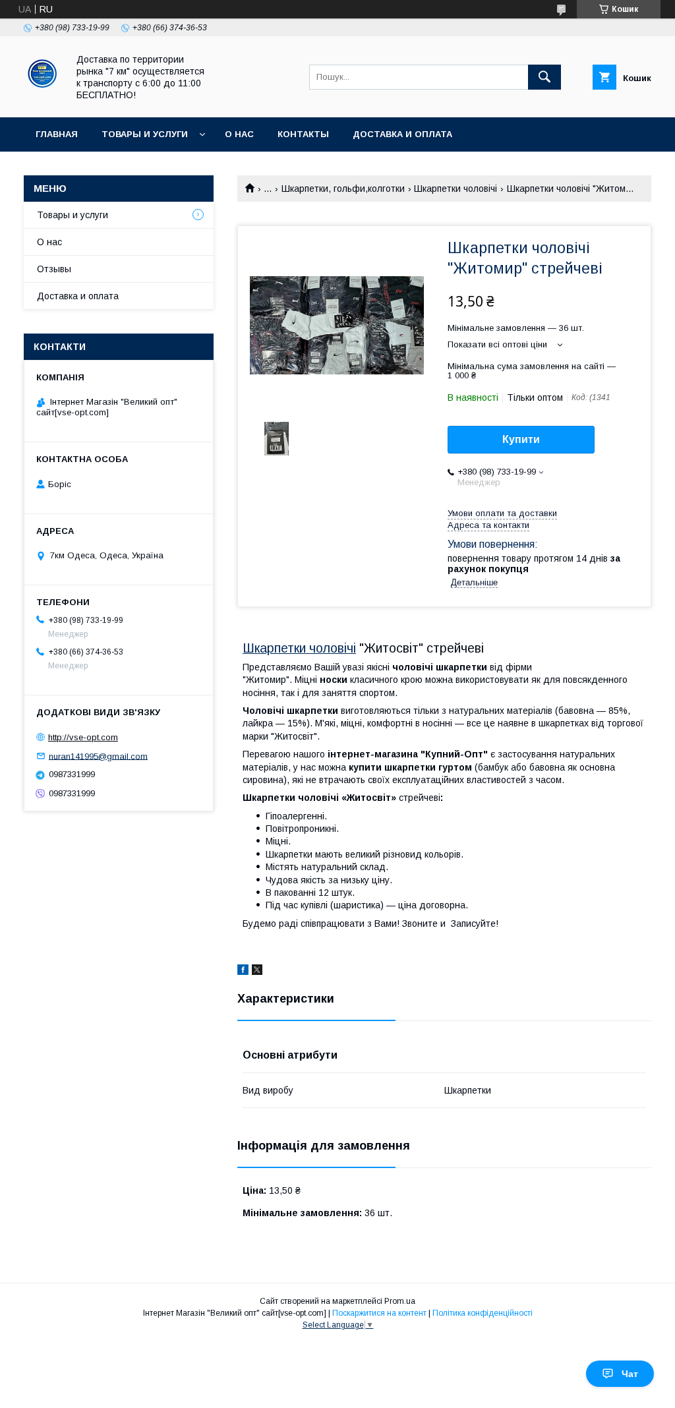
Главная (57, 134)
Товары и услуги (145, 134)
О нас (239, 134)
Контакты (303, 134)
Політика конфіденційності (482, 1313)
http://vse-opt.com (83, 737)
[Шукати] (544, 77)
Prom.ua (399, 1301)
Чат (630, 1373)
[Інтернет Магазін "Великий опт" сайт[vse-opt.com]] (42, 100)
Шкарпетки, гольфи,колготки (343, 188)
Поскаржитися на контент (379, 1313)
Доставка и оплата (402, 134)
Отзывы (54, 269)
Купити (521, 439)
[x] (257, 971)
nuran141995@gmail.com (98, 756)
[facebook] (243, 971)
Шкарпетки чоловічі (455, 188)
